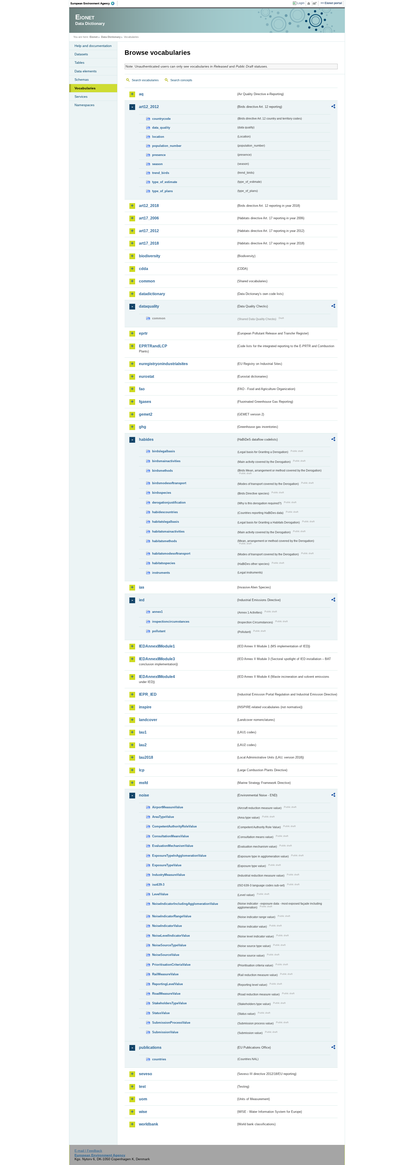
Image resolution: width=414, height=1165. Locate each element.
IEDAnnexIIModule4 (157, 677)
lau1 (143, 732)
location (158, 136)
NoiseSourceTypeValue (169, 945)
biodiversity (149, 256)
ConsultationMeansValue (170, 836)
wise (143, 1112)
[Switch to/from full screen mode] (315, 3)
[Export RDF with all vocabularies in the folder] (333, 107)
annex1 (157, 612)
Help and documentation (93, 46)
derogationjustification (169, 502)
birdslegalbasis (163, 451)
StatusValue (161, 1013)
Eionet (94, 36)
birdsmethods (162, 470)
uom (143, 1099)
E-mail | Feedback (88, 1151)
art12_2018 (149, 206)
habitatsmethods (164, 541)
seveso (145, 1074)
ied (141, 600)
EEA (94, 3)
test (142, 1087)
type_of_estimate (164, 182)
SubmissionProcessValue (171, 1022)
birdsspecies (161, 492)
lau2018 (146, 757)
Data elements (86, 71)
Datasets (81, 54)
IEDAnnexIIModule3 (157, 659)
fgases (145, 402)
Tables (79, 62)
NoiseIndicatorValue (167, 926)
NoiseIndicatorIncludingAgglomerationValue (185, 904)
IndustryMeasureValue (168, 875)
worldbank (148, 1124)
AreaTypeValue (163, 817)
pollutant (158, 631)
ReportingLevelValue (167, 984)
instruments (161, 572)
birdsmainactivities (166, 461)
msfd (143, 783)
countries (159, 1059)
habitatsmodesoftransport (171, 553)
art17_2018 (149, 243)
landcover (148, 720)
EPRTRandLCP (153, 346)
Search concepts (181, 80)
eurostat (146, 376)
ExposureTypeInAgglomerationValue (179, 855)
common (147, 281)
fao (142, 389)
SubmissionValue (165, 1032)
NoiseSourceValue (165, 955)
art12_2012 (149, 107)
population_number (166, 146)
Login (301, 3)
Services (81, 96)
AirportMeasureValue (167, 807)
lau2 (143, 745)
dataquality (149, 306)
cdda (143, 269)
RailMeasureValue (165, 974)
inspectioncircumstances (170, 621)
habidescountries (165, 512)
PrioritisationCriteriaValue (171, 964)
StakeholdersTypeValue (169, 1003)
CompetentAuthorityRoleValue (174, 826)
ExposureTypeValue (166, 865)
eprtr (143, 333)
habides (146, 439)
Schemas (82, 79)
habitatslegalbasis (165, 521)
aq (141, 94)
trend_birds (160, 173)
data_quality (161, 127)
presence (159, 155)
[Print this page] (309, 3)
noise (144, 795)
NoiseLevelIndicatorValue (171, 935)
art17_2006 (149, 218)
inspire (145, 707)
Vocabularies (85, 88)
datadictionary (152, 294)
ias (141, 587)
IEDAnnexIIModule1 (157, 646)
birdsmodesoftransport (169, 483)
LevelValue (160, 894)
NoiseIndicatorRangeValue (171, 916)
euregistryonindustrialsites (163, 364)
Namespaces (84, 105)
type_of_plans (162, 191)
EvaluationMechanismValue (172, 846)
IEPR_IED (148, 694)
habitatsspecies (163, 563)
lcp (141, 770)
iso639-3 (158, 884)
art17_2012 (149, 231)
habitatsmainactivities (168, 531)
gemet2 (145, 414)
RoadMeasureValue (166, 993)
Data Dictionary (111, 36)
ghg (142, 427)
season (157, 164)
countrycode (161, 119)
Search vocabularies (145, 80)
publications (150, 1047)
